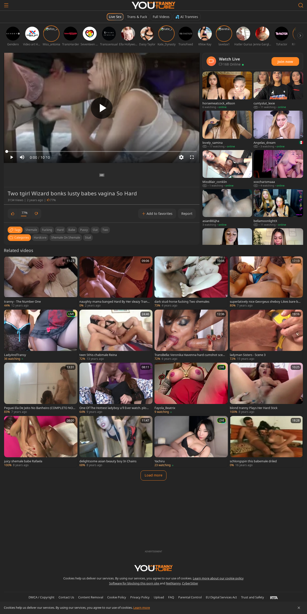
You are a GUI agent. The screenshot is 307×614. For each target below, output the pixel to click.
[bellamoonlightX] (278, 208)
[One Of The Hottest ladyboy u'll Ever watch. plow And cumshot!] (116, 388)
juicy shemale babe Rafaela (23, 461)
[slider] (102, 151)
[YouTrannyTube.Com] (153, 5)
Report (186, 213)
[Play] (101, 108)
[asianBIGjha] (227, 208)
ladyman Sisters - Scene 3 (248, 355)
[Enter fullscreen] (192, 157)
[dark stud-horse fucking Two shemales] (191, 282)
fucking (47, 230)
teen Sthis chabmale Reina (98, 355)
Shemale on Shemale (65, 237)
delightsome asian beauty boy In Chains (107, 461)
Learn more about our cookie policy (218, 578)
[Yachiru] (191, 441)
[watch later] (10, 262)
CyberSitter (190, 583)
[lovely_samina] (227, 129)
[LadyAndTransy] (40, 335)
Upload (159, 597)
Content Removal (90, 597)
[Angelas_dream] (278, 129)
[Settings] (181, 157)
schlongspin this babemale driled (253, 461)
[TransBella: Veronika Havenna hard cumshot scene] (191, 335)
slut (95, 230)
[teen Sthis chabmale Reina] (116, 335)
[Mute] (22, 157)
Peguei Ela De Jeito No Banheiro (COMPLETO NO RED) (38, 408)
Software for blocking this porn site (134, 583)
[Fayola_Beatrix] (191, 388)
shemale (31, 230)
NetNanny (173, 583)
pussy (84, 230)
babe (71, 230)
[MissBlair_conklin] (227, 169)
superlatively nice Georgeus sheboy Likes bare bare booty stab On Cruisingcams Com (265, 301)
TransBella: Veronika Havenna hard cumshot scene (189, 355)
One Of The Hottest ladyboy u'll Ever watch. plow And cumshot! (114, 408)
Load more (153, 475)
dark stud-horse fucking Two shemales (181, 301)
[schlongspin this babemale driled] (266, 441)
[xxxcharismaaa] (278, 169)
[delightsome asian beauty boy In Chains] (116, 441)
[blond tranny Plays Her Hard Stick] (266, 388)
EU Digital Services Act (221, 597)
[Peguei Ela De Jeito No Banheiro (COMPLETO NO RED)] (40, 388)
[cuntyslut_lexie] (278, 90)
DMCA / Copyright (41, 597)
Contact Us (66, 597)
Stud (88, 237)
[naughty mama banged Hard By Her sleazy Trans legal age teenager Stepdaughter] (116, 282)
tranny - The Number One (22, 301)
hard (60, 230)
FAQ (171, 597)
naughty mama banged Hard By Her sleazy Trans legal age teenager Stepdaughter (114, 301)
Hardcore (40, 237)
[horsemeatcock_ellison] (227, 90)
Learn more (141, 607)
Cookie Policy (116, 597)
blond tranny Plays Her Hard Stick (253, 408)
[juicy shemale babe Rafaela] (40, 441)
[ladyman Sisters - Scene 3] (266, 335)
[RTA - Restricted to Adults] (274, 597)
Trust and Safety (252, 597)
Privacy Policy (140, 597)
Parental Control (190, 597)
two (105, 230)
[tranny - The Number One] (40, 282)
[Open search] (300, 5)
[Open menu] (6, 5)
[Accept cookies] (299, 607)
